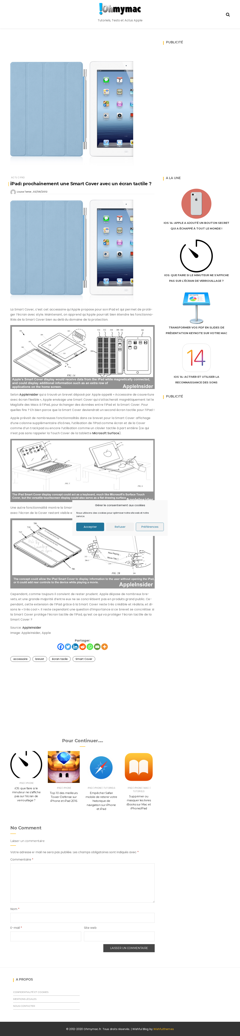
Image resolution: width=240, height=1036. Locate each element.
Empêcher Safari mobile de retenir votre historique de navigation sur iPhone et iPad (101, 801)
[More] (104, 646)
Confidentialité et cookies (30, 992)
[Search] (228, 14)
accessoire (20, 659)
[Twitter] (68, 646)
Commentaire (21, 859)
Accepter (90, 527)
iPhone (30, 783)
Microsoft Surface (105, 433)
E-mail (16, 928)
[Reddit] (82, 646)
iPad (22, 177)
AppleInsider (28, 394)
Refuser (120, 527)
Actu (14, 177)
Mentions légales (24, 999)
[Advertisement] (82, 49)
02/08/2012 (40, 191)
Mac (146, 787)
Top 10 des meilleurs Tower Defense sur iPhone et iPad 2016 (63, 797)
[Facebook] (60, 646)
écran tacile (60, 659)
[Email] (97, 646)
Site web (90, 928)
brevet (39, 659)
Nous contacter (24, 1006)
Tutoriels (109, 787)
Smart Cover (84, 659)
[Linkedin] (75, 646)
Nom (15, 909)
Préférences (149, 527)
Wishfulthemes (163, 1029)
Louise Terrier (24, 191)
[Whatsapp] (90, 646)
